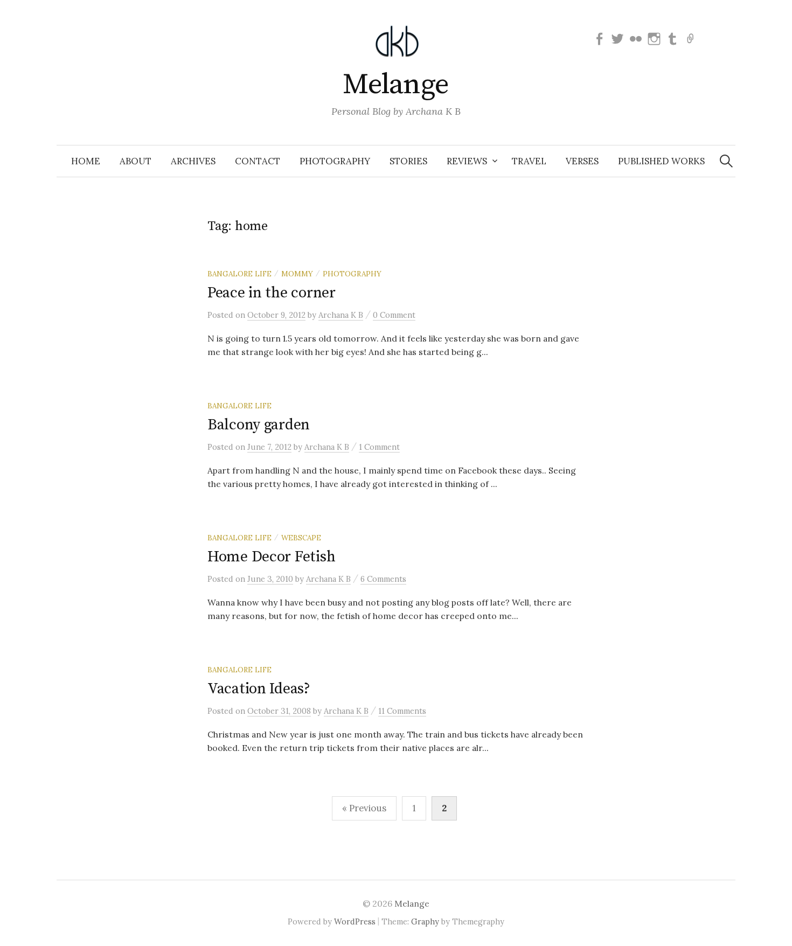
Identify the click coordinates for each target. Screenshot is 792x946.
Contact (257, 161)
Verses (582, 161)
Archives (193, 161)
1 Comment (379, 447)
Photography (335, 161)
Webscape (301, 537)
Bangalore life (239, 274)
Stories (408, 161)
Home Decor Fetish (271, 556)
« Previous (364, 808)
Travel (529, 161)
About (135, 161)
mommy (297, 274)
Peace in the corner (271, 292)
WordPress (355, 921)
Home (85, 161)
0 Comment (394, 315)
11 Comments (402, 711)
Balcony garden (258, 424)
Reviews (467, 161)
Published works (661, 161)
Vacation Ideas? (258, 688)
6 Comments (383, 579)
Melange (396, 84)
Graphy (425, 921)
